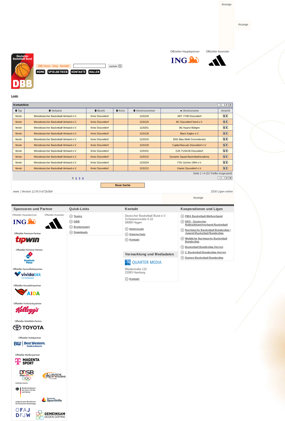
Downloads (81, 232)
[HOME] (40, 72)
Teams (78, 216)
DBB (77, 221)
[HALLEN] (94, 72)
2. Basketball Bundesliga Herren (205, 252)
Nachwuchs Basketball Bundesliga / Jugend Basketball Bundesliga (207, 232)
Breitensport (82, 227)
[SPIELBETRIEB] (57, 72)
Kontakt (134, 239)
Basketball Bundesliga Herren (204, 247)
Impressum (136, 229)
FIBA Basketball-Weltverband (203, 216)
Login (14, 96)
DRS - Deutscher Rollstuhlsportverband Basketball (206, 223)
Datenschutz (137, 234)
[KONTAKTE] (78, 72)
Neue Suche (122, 185)
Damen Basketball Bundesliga (204, 257)
